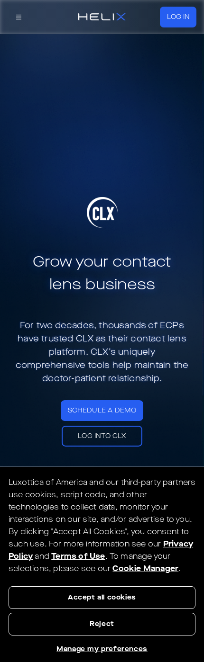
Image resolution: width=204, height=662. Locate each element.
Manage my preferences (102, 648)
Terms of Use (78, 556)
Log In (178, 16)
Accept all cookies (102, 597)
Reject (102, 623)
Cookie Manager (145, 568)
